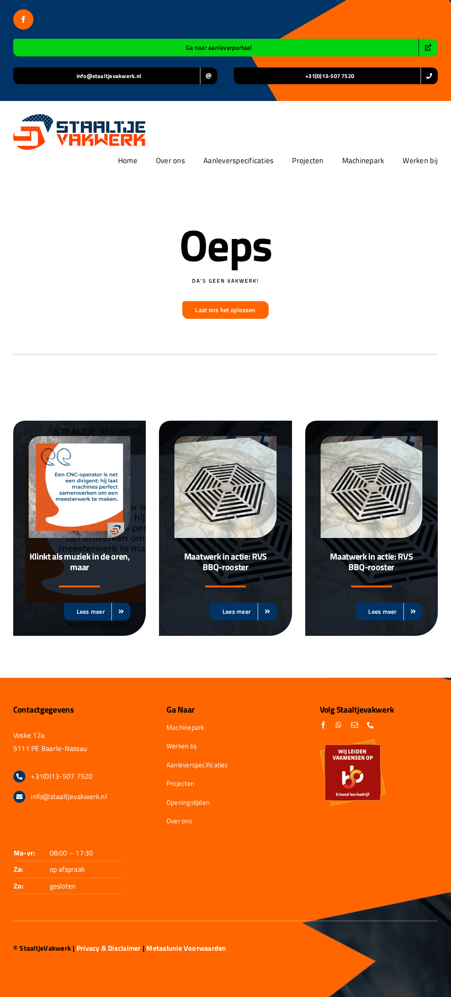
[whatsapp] (339, 724)
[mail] (354, 724)
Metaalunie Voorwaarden (186, 948)
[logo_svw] (79, 117)
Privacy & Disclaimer (109, 948)
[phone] (370, 724)
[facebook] (23, 19)
